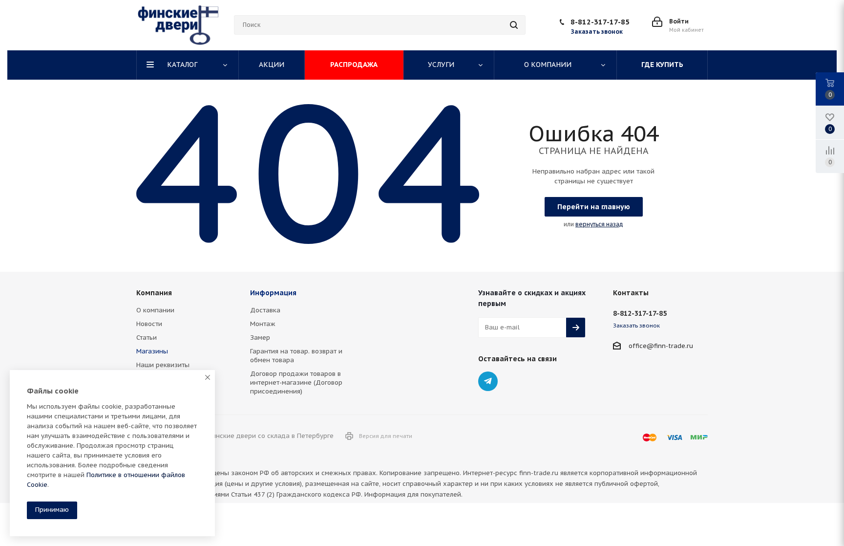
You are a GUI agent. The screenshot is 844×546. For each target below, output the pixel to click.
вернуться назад (599, 224)
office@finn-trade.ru (661, 346)
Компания (154, 292)
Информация (273, 292)
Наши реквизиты (163, 365)
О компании (155, 310)
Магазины (152, 351)
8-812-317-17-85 (600, 21)
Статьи (146, 337)
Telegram (488, 381)
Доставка (265, 310)
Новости (149, 324)
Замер (260, 337)
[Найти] (514, 25)
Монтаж (262, 324)
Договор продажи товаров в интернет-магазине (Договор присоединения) (296, 382)
